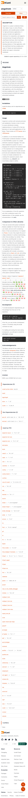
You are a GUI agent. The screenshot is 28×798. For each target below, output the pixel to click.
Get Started (17, 756)
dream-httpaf (6, 506)
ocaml (3, 405)
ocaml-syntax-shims (7, 389)
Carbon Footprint (18, 792)
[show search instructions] (24, 17)
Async (12, 253)
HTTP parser (18, 131)
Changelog (4, 752)
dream (4, 502)
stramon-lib (5, 679)
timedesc (4, 683)
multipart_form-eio (7, 601)
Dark (15, 743)
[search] (23, 784)
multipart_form (6, 597)
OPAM (4, 108)
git (3, 531)
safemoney (5, 662)
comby (4, 470)
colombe (4, 465)
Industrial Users (5, 759)
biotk (3, 449)
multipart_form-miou (7, 609)
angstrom (6, 8)
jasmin (4, 580)
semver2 (4, 667)
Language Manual (18, 763)
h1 (2, 535)
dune (3, 401)
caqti (3, 457)
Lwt (18, 253)
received (4, 646)
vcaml (3, 708)
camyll (4, 453)
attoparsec (13, 350)
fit (3, 523)
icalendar (4, 576)
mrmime (4, 593)
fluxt (3, 527)
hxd (3, 572)
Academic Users (5, 763)
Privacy (12, 795)
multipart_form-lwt (7, 605)
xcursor (4, 712)
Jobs (2, 787)
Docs (21, 13)
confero (4, 478)
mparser (20, 276)
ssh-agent (5, 675)
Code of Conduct (20, 795)
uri (2, 695)
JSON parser (5, 133)
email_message (6, 511)
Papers (16, 776)
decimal (4, 494)
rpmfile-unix (5, 654)
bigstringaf (5, 397)
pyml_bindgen (6, 642)
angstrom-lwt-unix (7, 437)
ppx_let (4, 417)
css (3, 486)
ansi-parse (5, 445)
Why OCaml (4, 766)
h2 (3, 539)
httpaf (4, 556)
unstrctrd (4, 691)
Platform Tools (18, 759)
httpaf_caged (6, 560)
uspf (3, 699)
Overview (8, 13)
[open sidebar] (23, 789)
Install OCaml (17, 752)
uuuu (3, 704)
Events (3, 780)
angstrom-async (6, 433)
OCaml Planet (4, 784)
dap (3, 490)
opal (8, 278)
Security (10, 792)
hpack (3, 543)
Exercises (16, 773)
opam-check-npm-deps (8, 621)
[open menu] (25, 3)
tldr (3, 687)
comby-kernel (6, 474)
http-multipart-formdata (8, 552)
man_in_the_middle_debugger (10, 589)
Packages (3, 773)
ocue (3, 617)
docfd (4, 498)
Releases (3, 756)
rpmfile (4, 650)
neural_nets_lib (6, 613)
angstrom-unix (6, 441)
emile (3, 515)
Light (6, 743)
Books (15, 769)
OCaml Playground (19, 780)
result (3, 393)
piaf (3, 638)
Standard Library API (19, 766)
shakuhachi (5, 671)
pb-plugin (4, 630)
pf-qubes (4, 634)
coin (3, 461)
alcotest (4, 421)
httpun (4, 564)
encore (4, 519)
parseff (4, 626)
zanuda (4, 716)
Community (4, 777)
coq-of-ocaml (6, 482)
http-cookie (5, 548)
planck (4, 278)
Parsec (6, 233)
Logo (15, 783)
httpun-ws (5, 568)
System (23, 743)
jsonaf (4, 584)
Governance (4, 795)
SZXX (3, 658)
